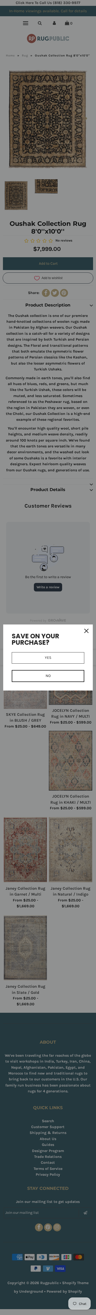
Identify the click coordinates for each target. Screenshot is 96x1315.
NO (48, 675)
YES (48, 657)
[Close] (86, 630)
